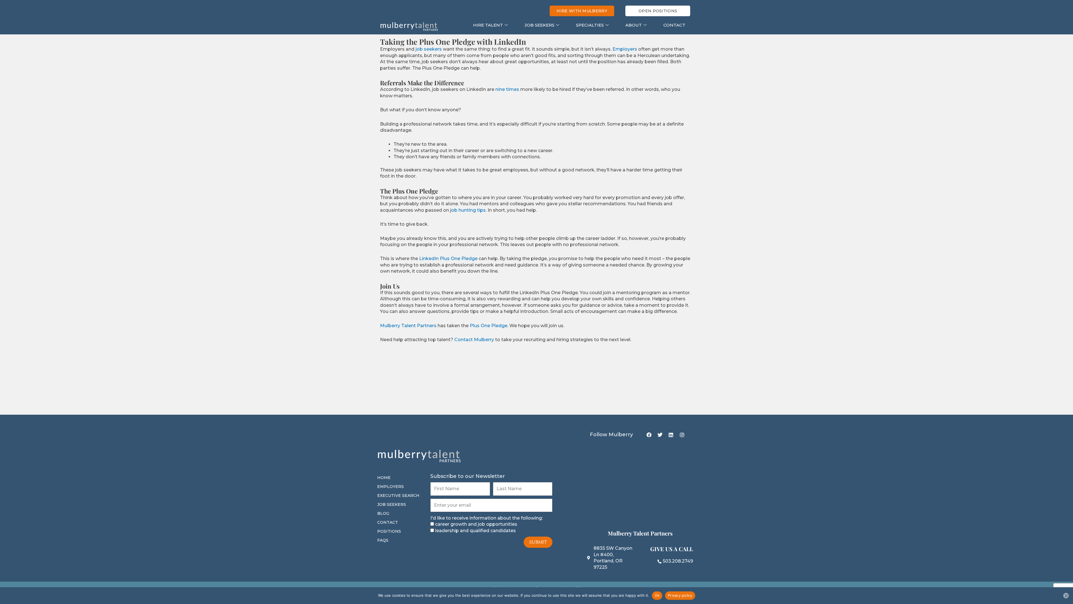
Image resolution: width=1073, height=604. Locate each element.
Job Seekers (539, 25)
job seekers (429, 49)
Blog (383, 513)
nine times (507, 89)
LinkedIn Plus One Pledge (448, 258)
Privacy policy (680, 595)
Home (384, 477)
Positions (389, 531)
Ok (657, 595)
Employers (625, 49)
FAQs (382, 540)
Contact (674, 25)
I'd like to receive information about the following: (486, 518)
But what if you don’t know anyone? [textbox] (420, 109)
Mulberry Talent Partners (408, 325)
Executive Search (398, 495)
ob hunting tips (468, 210)
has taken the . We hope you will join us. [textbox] (472, 325)
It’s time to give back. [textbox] (404, 224)
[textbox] (543, 150)
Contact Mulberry (474, 339)
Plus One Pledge (488, 325)
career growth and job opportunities (476, 524)
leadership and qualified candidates (475, 530)
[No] (1066, 595)
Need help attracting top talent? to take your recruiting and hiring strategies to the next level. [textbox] (505, 339)
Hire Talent (488, 25)
